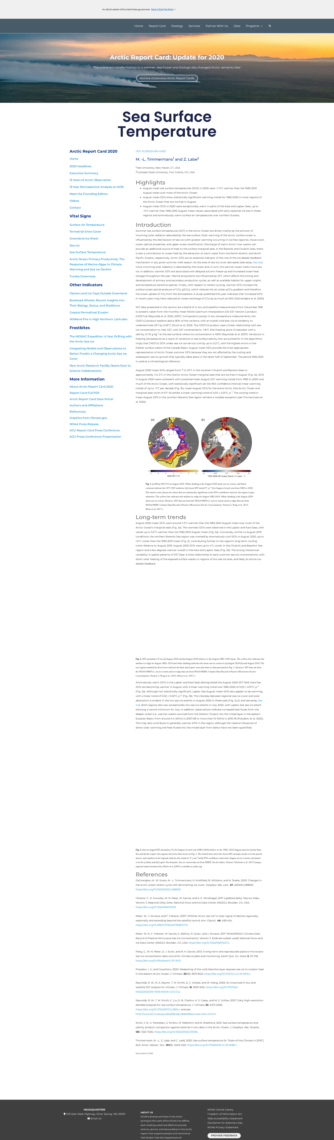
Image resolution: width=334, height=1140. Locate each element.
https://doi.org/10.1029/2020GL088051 (158, 889)
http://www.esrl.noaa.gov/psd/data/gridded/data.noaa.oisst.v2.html (176, 1013)
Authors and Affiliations (86, 405)
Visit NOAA (147, 1137)
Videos (74, 200)
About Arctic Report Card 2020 (91, 386)
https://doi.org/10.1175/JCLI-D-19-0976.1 (227, 973)
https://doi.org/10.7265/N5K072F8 (156, 907)
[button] (261, 26)
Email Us (95, 1118)
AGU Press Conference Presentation (95, 436)
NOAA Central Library (220, 1109)
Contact (75, 207)
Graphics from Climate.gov (88, 418)
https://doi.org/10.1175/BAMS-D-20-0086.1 (212, 1045)
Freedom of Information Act (225, 1114)
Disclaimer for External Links (225, 1122)
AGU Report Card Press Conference (95, 430)
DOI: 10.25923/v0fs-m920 (151, 151)
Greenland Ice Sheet (84, 238)
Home (74, 158)
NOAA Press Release (84, 424)
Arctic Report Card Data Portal (91, 399)
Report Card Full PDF (85, 393)
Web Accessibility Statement (225, 1118)
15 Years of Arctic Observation (90, 180)
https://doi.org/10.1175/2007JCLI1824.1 (158, 1009)
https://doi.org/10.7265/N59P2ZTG (209, 942)
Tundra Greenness (83, 276)
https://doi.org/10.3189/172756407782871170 (162, 925)
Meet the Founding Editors (89, 194)
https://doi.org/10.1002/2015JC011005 (176, 1031)
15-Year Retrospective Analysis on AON (97, 187)
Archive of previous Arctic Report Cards (167, 78)
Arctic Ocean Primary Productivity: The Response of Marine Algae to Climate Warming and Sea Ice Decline (97, 264)
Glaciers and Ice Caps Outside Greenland (98, 293)
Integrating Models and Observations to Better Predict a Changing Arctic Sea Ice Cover (98, 353)
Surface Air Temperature (87, 224)
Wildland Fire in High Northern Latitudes (98, 319)
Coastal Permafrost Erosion (89, 312)
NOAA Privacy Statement (223, 1127)
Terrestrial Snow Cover (85, 231)
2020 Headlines (80, 166)
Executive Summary (84, 173)
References (78, 411)
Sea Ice (75, 245)
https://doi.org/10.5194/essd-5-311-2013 (158, 960)
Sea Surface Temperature (88, 252)
